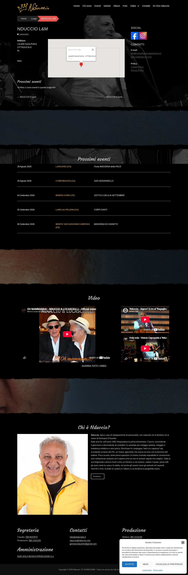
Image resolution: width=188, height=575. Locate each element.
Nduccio (76, 569)
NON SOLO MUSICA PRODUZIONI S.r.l (35, 556)
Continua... (97, 476)
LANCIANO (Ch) (63, 166)
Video (133, 6)
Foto (125, 6)
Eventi (97, 6)
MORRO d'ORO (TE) (65, 195)
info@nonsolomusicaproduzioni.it (146, 53)
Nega (145, 564)
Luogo (34, 19)
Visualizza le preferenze (169, 564)
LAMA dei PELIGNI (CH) (67, 210)
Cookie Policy (147, 570)
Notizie (107, 6)
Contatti (146, 6)
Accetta (129, 564)
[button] (183, 542)
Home (77, 6)
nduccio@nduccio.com (141, 57)
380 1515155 (35, 540)
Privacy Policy (137, 70)
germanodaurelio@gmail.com (83, 544)
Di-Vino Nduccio (161, 6)
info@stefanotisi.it (78, 537)
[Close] (93, 50)
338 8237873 (31, 537)
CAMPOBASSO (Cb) (65, 181)
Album (116, 6)
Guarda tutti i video (94, 366)
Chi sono (87, 6)
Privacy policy (158, 570)
